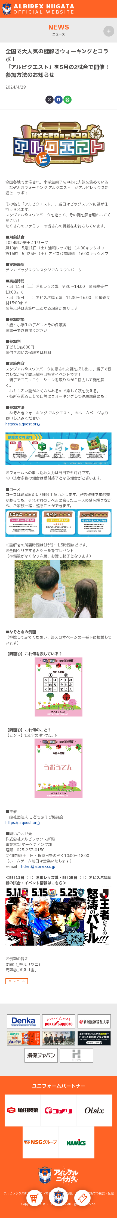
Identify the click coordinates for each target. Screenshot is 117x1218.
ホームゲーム (16, 981)
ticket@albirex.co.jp (38, 866)
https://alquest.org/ (23, 424)
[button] (58, 1196)
